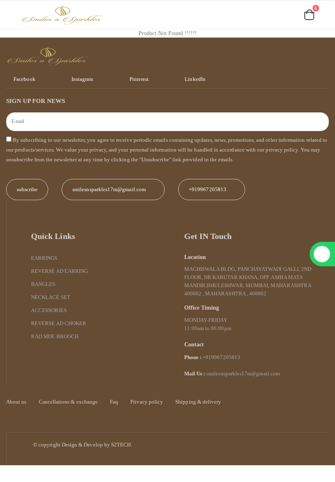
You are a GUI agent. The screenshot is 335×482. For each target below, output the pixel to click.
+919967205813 (207, 189)
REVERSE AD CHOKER (58, 323)
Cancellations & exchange (68, 402)
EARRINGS (44, 258)
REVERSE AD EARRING (59, 271)
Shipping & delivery (198, 402)
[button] (264, 15)
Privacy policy (146, 402)
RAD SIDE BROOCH (54, 336)
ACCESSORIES (49, 310)
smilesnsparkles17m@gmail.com (243, 373)
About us (16, 402)
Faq (114, 402)
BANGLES (43, 284)
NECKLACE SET (50, 297)
